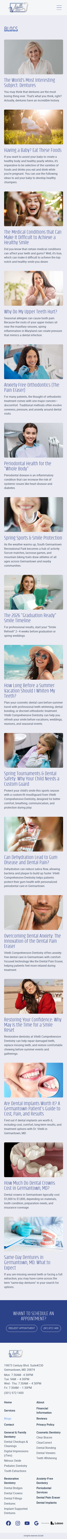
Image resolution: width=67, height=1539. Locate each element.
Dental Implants (46, 1503)
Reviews (41, 1418)
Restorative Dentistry (11, 1481)
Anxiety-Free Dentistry (44, 1481)
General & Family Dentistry (15, 1434)
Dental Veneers (45, 1453)
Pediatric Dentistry (15, 1466)
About (40, 1402)
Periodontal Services (43, 1490)
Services (9, 1410)
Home (8, 1402)
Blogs (7, 1418)
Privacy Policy (45, 1425)
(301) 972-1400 (14, 1393)
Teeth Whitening (46, 1458)
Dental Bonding (46, 1448)
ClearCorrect (44, 1443)
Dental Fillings (13, 1498)
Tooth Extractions (15, 1471)
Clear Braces (44, 1437)
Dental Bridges (13, 1488)
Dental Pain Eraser (48, 1497)
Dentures (9, 1503)
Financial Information (44, 1410)
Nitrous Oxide (12, 1461)
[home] (18, 7)
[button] (59, 7)
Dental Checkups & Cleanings (16, 1444)
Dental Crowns (13, 1493)
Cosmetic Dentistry (48, 1432)
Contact (9, 1425)
